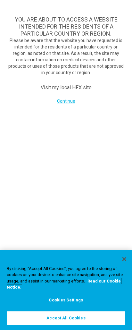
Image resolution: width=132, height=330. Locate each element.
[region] (66, 290)
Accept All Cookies (65, 318)
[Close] (124, 259)
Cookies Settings (66, 300)
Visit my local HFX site (66, 87)
